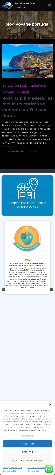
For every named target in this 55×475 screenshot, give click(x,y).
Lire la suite (9, 146)
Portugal (22, 91)
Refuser (27, 452)
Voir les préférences (27, 460)
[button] (50, 404)
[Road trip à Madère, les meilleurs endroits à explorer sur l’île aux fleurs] (27, 61)
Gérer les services (27, 435)
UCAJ (27, 260)
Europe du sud (14, 85)
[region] (27, 289)
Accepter (27, 443)
